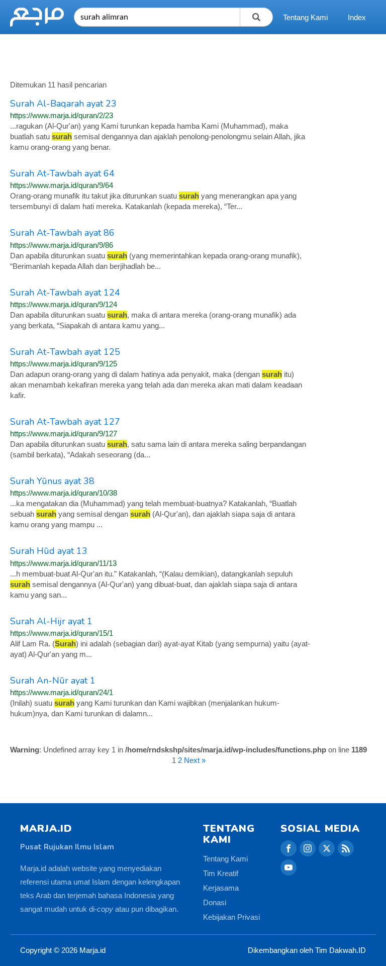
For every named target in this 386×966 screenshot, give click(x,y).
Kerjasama (221, 888)
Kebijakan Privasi (231, 917)
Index (357, 17)
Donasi (214, 902)
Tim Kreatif (220, 873)
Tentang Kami (305, 17)
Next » (195, 760)
